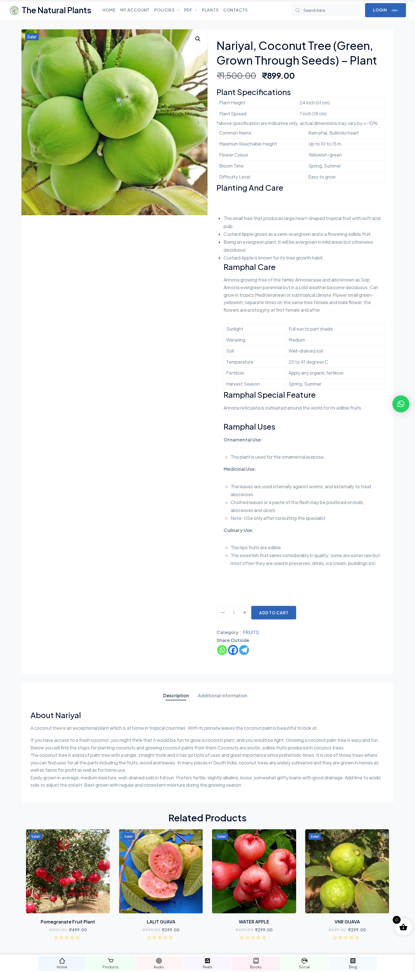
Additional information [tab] (222, 695)
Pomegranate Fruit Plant (68, 922)
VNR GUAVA (347, 922)
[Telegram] (244, 650)
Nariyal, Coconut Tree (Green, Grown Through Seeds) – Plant (297, 52)
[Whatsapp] (222, 650)
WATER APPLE (254, 922)
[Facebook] (233, 650)
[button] (198, 39)
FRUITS (251, 632)
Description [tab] (176, 695)
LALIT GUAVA (161, 922)
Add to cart (274, 612)
